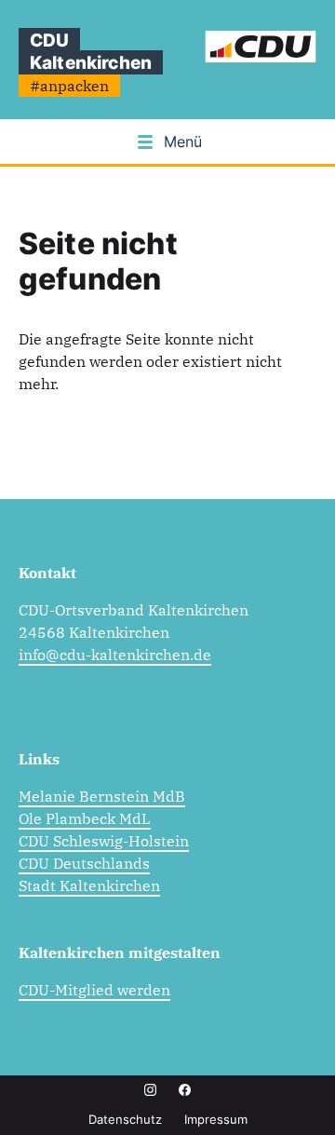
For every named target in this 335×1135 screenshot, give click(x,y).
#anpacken (69, 85)
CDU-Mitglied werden (94, 989)
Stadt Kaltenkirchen (89, 885)
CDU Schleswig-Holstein (104, 840)
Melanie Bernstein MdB (102, 796)
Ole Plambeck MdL (85, 818)
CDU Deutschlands (84, 863)
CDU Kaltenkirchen (91, 51)
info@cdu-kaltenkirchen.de (115, 654)
